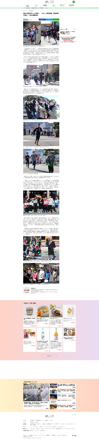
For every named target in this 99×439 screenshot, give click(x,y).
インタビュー (51, 420)
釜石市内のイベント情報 (34, 422)
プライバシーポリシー (42, 435)
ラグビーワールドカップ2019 (49, 428)
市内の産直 (54, 426)
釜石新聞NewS (32, 420)
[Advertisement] (68, 20)
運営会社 (31, 435)
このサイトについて (26, 435)
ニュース (24, 420)
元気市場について (43, 430)
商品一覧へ (49, 355)
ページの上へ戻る (74, 414)
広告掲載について (54, 435)
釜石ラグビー (25, 428)
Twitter (49, 19)
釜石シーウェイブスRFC (40, 428)
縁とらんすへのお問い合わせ (62, 435)
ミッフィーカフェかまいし (34, 426)
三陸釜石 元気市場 (26, 430)
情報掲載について (48, 435)
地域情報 (46, 420)
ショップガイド (36, 430)
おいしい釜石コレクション (61, 426)
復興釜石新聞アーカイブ (39, 420)
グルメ (24, 426)
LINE (56, 19)
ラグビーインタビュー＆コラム (70, 428)
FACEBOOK (42, 19)
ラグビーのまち (32, 428)
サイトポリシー (35, 435)
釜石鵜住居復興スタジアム (60, 428)
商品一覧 (31, 430)
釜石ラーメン (42, 426)
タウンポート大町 (48, 426)
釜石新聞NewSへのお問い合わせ (28, 436)
